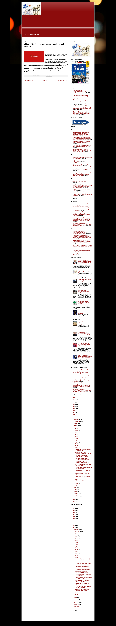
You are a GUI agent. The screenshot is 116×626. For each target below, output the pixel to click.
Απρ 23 (77, 440)
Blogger (71, 618)
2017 (74, 404)
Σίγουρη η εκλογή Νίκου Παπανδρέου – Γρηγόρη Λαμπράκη (83, 302)
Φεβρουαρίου (77, 421)
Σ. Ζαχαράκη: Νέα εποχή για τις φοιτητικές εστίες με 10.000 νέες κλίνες (85, 312)
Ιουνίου (76, 489)
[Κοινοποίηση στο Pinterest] (51, 76)
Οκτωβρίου (76, 493)
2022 (74, 414)
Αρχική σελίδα (45, 80)
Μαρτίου (76, 423)
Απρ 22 (77, 438)
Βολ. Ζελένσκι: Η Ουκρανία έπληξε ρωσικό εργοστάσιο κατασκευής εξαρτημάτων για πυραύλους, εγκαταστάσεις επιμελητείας (82, 107)
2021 (74, 412)
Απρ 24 (77, 442)
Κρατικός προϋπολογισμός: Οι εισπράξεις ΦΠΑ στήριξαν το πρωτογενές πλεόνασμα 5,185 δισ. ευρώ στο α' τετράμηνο (82, 168)
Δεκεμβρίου (77, 496)
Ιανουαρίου (76, 419)
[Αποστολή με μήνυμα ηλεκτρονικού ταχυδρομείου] (46, 76)
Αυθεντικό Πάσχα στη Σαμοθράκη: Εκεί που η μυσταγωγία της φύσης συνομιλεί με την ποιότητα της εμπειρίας (82, 138)
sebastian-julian (61, 618)
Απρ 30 (77, 485)
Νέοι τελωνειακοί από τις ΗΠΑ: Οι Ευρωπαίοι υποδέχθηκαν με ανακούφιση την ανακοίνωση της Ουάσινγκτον (82, 102)
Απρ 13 (77, 426)
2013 (74, 397)
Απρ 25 (77, 443)
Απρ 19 (77, 436)
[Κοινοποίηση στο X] (48, 76)
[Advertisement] (58, 24)
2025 (74, 499)
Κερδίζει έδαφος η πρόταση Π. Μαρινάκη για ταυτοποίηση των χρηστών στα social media (85, 356)
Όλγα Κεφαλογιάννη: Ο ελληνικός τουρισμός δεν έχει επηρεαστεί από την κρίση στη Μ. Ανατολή (82, 150)
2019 (74, 408)
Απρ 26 (77, 445)
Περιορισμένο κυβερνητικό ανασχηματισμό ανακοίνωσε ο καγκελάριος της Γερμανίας (80, 91)
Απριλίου (76, 425)
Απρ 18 (77, 434)
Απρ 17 (77, 432)
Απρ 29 (77, 483)
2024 (74, 418)
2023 (74, 416)
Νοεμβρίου (76, 495)
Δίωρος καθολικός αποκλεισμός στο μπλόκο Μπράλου (83, 291)
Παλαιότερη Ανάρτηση (62, 80)
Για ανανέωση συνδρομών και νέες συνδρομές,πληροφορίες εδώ (84, 271)
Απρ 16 (77, 430)
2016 (74, 402)
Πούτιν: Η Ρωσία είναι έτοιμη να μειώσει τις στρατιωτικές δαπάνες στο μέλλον (85, 323)
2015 (74, 401)
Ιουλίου (76, 491)
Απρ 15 (77, 428)
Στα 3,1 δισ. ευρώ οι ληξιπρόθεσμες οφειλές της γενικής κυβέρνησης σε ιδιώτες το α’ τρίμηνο (81, 164)
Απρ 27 (77, 447)
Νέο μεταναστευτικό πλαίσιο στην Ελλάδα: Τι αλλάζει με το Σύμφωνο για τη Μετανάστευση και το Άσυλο (82, 224)
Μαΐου (75, 487)
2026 (74, 501)
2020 (74, 410)
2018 (74, 406)
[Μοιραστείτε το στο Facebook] (50, 76)
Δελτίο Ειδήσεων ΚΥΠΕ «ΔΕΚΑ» (80, 181)
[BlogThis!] (47, 76)
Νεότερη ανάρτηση (28, 80)
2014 (74, 399)
